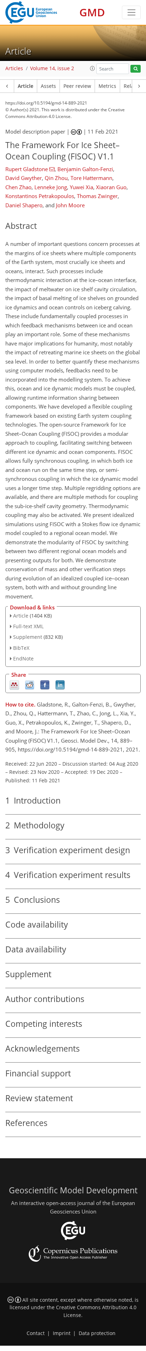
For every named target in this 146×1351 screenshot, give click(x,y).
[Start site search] (135, 69)
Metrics (107, 86)
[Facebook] (45, 684)
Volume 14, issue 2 (52, 68)
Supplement (27, 637)
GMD (92, 12)
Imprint (62, 1333)
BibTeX (21, 647)
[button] (92, 68)
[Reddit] (29, 684)
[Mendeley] (14, 684)
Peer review (77, 86)
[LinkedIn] (60, 684)
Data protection (97, 1333)
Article (25, 86)
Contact (36, 1333)
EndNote (23, 658)
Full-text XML (28, 626)
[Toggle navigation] (131, 12)
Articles (14, 68)
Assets (48, 86)
